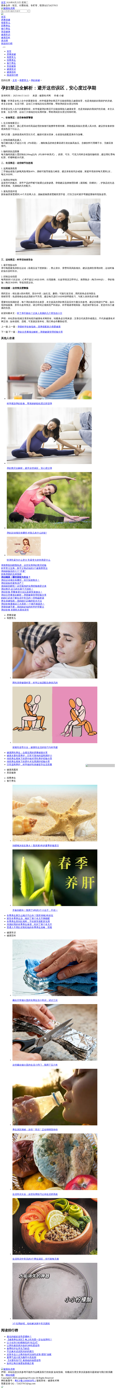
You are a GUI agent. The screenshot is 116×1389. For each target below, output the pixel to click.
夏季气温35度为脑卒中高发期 (21, 1357)
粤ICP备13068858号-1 (25, 1380)
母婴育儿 (5, 23)
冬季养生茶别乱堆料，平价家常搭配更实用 (28, 921)
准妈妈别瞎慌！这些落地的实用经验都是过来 (23, 586)
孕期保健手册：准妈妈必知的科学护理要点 (22, 607)
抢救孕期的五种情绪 (11, 574)
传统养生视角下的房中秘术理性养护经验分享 (29, 758)
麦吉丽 (4, 40)
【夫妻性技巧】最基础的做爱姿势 (24, 1360)
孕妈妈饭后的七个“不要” (13, 571)
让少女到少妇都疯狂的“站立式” (22, 1342)
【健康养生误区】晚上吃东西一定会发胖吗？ (29, 1339)
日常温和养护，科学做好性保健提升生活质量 (29, 764)
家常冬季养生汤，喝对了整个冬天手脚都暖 (28, 918)
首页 (3, 2)
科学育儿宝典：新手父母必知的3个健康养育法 (24, 568)
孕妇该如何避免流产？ (12, 583)
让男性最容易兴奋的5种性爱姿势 (23, 1345)
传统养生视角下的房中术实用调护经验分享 (28, 761)
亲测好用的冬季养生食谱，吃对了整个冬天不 (29, 924)
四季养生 (5, 25)
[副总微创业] (2, 14)
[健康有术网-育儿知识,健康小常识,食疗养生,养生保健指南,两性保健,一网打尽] (8, 8)
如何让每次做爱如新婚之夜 (20, 1363)
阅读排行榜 (6, 43)
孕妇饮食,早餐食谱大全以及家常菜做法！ (21, 592)
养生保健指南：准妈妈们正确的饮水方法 (21, 601)
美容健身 (5, 31)
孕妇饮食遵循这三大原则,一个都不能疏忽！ (23, 604)
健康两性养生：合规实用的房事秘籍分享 (27, 752)
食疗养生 (5, 28)
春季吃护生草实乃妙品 (18, 1348)
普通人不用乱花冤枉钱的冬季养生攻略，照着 (29, 927)
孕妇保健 (35, 80)
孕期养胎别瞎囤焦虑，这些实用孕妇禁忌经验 (23, 565)
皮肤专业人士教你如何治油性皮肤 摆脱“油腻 (29, 1354)
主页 (14, 80)
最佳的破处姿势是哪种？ (19, 1336)
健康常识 (5, 34)
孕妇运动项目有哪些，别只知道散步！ (20, 580)
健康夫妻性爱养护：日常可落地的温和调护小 (29, 755)
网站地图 (10, 1375)
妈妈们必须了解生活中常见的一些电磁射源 (22, 598)
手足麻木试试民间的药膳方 (20, 1351)
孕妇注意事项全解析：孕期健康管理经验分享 (40, 332)
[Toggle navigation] (4, 47)
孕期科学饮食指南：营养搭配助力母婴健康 (39, 326)
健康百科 (5, 37)
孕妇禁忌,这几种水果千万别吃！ (17, 589)
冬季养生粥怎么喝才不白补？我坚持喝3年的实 (30, 915)
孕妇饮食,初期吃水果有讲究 (15, 610)
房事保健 (5, 20)
